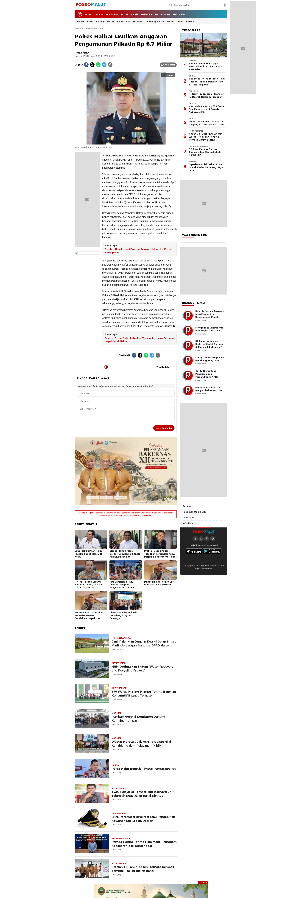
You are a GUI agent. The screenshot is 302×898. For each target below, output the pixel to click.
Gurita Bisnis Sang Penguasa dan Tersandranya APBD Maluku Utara (206, 375)
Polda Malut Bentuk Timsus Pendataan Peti (144, 769)
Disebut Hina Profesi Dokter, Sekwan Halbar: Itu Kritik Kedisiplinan (138, 251)
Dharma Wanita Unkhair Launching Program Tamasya (123, 615)
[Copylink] (110, 64)
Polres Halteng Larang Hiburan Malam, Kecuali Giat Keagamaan (88, 585)
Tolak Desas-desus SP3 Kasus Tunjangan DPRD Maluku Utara (206, 123)
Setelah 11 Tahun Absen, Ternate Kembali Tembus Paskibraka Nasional (143, 869)
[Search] (224, 5)
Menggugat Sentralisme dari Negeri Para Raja (209, 329)
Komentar (170, 64)
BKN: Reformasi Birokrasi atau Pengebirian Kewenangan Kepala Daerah (143, 819)
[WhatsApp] (98, 64)
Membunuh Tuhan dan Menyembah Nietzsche (208, 389)
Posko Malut (82, 52)
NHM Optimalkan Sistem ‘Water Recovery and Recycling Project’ (142, 668)
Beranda (79, 28)
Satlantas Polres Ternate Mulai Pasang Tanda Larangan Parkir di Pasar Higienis (207, 81)
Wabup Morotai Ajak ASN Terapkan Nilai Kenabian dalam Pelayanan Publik (141, 743)
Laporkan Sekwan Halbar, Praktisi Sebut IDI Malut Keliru (89, 554)
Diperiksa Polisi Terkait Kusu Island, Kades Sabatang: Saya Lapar (206, 167)
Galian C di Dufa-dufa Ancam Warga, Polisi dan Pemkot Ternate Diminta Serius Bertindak (205, 138)
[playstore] (212, 551)
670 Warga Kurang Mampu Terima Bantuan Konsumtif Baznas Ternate (144, 693)
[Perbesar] (126, 143)
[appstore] (194, 551)
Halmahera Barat (95, 28)
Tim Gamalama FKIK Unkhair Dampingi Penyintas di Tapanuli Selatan (121, 586)
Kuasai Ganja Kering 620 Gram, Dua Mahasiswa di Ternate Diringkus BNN (206, 109)
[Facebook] (86, 64)
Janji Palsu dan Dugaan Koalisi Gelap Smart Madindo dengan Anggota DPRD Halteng (144, 643)
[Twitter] (92, 64)
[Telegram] (104, 64)
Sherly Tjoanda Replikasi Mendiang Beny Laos (209, 359)
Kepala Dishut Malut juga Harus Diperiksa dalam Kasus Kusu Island (206, 66)
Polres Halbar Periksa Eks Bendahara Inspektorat (159, 583)
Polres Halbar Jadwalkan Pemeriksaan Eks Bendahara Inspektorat (89, 615)
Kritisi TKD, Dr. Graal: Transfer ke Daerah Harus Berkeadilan (206, 95)
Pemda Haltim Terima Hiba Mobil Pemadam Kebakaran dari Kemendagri (144, 844)
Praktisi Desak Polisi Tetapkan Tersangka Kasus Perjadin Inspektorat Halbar (139, 340)
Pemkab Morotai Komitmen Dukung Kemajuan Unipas (138, 718)
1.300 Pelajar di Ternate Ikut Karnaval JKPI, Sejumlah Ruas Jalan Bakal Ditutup (143, 794)
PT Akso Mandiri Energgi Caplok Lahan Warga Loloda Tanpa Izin (205, 152)
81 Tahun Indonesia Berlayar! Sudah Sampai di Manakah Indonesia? (209, 344)
